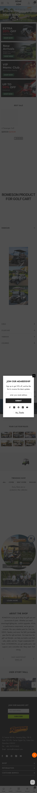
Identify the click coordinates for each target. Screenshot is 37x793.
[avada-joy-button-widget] (34, 755)
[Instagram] (14, 407)
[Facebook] (10, 407)
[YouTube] (27, 407)
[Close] (33, 375)
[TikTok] (23, 407)
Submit (18, 401)
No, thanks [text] (20, 413)
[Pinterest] (18, 407)
